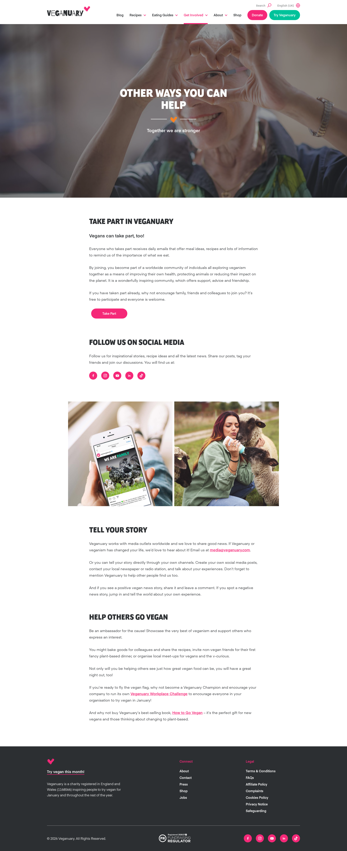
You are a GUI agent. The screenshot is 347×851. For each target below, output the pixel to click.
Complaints (254, 791)
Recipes (136, 15)
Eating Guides (162, 15)
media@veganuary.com (230, 549)
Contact (186, 777)
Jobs (183, 797)
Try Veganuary (285, 15)
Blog (119, 15)
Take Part (109, 313)
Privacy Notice (257, 804)
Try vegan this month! (65, 771)
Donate (257, 15)
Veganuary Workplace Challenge (159, 693)
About (218, 15)
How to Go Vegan (187, 712)
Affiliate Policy (256, 784)
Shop (237, 15)
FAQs (250, 777)
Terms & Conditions (261, 771)
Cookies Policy (257, 797)
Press (184, 784)
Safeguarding (256, 810)
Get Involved (193, 15)
